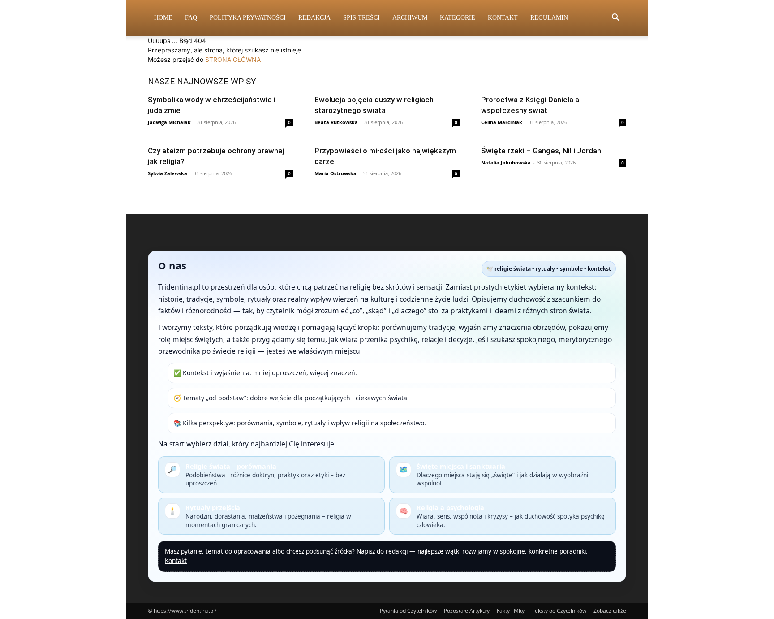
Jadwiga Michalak (169, 122)
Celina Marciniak (501, 122)
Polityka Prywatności (248, 17)
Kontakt (503, 17)
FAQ (191, 17)
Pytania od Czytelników (408, 611)
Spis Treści (361, 17)
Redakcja (314, 17)
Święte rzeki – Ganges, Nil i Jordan (541, 150)
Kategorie (457, 17)
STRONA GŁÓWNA (233, 59)
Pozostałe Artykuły (467, 611)
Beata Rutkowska (336, 122)
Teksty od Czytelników (559, 611)
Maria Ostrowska (335, 173)
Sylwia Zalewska (167, 173)
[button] (615, 18)
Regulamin (549, 17)
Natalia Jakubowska (506, 162)
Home (163, 17)
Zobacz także (609, 611)
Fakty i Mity (511, 611)
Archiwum (409, 17)
